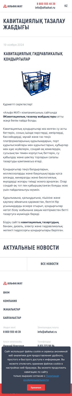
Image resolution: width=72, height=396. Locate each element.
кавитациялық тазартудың (40, 222)
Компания (10, 301)
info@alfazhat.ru (45, 8)
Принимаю (36, 387)
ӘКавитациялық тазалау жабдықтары (29, 116)
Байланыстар (12, 318)
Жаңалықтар (11, 309)
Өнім (6, 293)
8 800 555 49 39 (46, 4)
